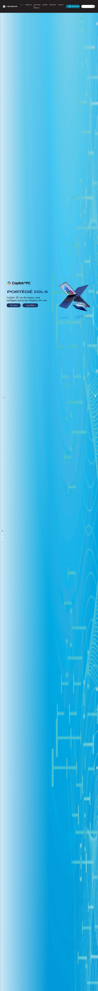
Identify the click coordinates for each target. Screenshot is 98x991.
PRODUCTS (28, 5)
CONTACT (61, 5)
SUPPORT (45, 5)
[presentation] (3, 396)
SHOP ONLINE (75, 6)
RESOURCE (52, 5)
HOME (21, 5)
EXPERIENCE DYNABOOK (20, 299)
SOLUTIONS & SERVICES (37, 6)
